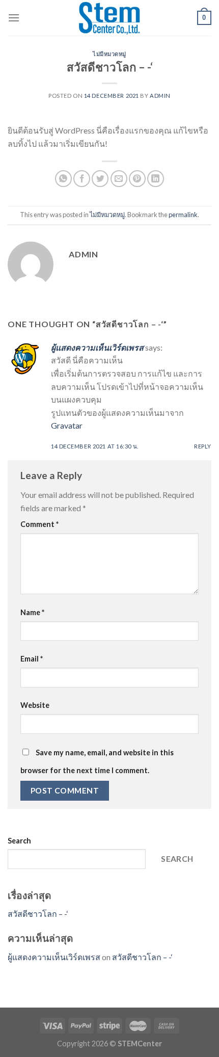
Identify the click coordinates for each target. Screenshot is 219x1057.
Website (34, 705)
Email (31, 658)
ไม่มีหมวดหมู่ (109, 53)
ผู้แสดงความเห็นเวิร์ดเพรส (97, 347)
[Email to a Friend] (119, 178)
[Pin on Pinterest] (137, 178)
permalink (183, 214)
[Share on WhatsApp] (63, 178)
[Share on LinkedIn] (155, 178)
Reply (202, 446)
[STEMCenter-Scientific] (109, 18)
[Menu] (14, 17)
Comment (39, 524)
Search (19, 840)
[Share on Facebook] (81, 178)
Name (32, 612)
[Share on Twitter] (100, 178)
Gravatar (67, 425)
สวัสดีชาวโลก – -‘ (38, 913)
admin (160, 95)
